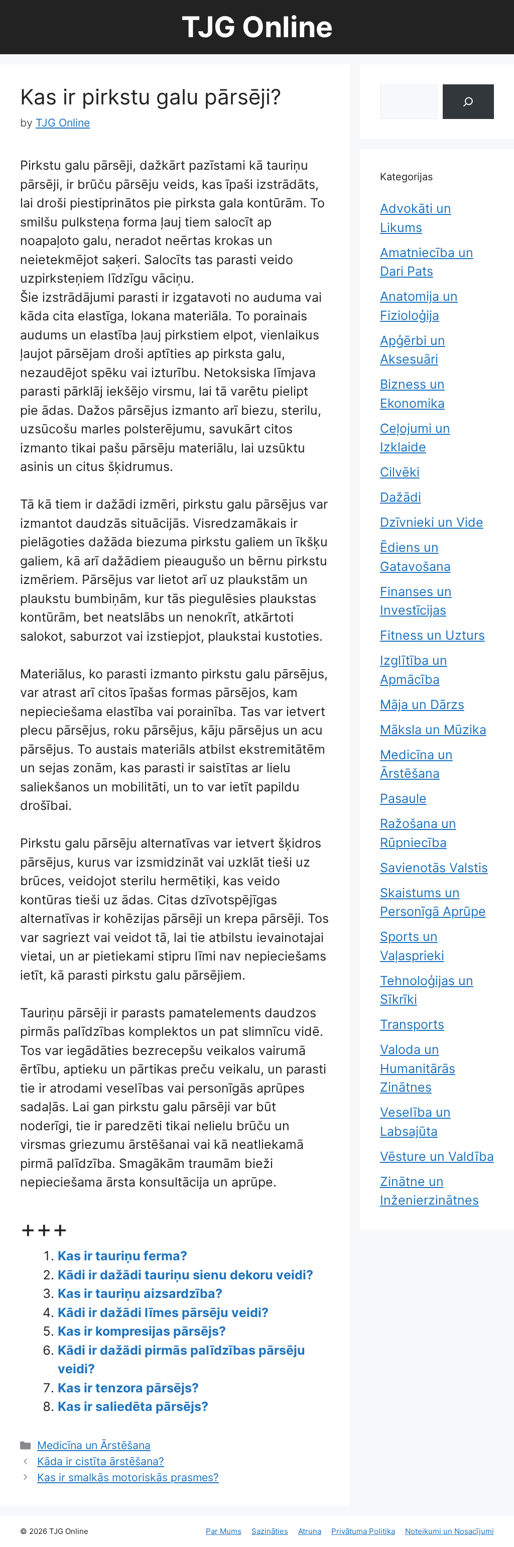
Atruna (309, 1531)
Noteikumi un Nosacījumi (449, 1531)
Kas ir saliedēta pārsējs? (133, 1406)
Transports (412, 1024)
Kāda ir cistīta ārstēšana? (100, 1461)
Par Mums (223, 1531)
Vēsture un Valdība (437, 1156)
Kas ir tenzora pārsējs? (128, 1387)
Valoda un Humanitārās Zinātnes (417, 1068)
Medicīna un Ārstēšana (94, 1445)
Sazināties (269, 1531)
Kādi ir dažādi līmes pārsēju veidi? (163, 1312)
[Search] (468, 101)
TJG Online (257, 27)
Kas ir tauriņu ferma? (122, 1255)
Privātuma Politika (363, 1531)
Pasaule (403, 798)
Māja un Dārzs (422, 704)
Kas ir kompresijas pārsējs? (142, 1331)
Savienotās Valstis (434, 867)
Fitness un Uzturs (432, 635)
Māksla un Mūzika (433, 729)
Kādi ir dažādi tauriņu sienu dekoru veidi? (185, 1274)
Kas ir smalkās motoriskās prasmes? (128, 1477)
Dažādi (400, 497)
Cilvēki (400, 472)
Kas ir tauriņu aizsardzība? (140, 1293)
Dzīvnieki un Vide (431, 522)
